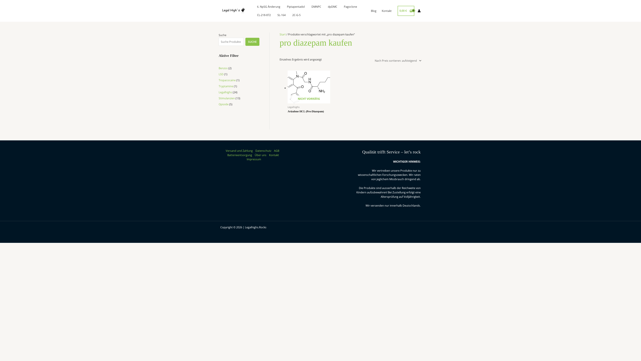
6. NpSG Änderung (268, 7)
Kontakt (387, 11)
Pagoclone (350, 7)
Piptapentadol (296, 7)
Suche (222, 35)
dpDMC (332, 7)
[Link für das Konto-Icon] (419, 10)
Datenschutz (263, 151)
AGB (276, 151)
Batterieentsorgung (239, 155)
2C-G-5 (296, 15)
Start (283, 34)
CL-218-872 (264, 15)
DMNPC (316, 7)
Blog (373, 11)
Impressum (254, 159)
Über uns (260, 155)
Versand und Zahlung (239, 151)
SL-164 (281, 15)
